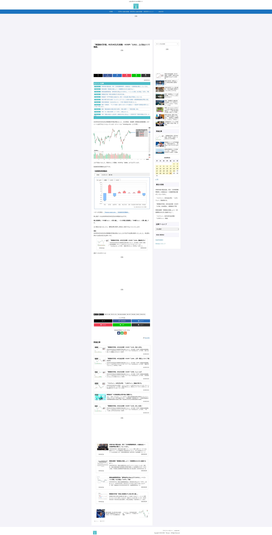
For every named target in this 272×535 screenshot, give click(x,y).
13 (167, 168)
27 (167, 173)
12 (163, 168)
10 (157, 168)
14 (170, 168)
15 (174, 168)
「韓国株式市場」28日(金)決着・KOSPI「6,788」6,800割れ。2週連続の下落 (167, 205)
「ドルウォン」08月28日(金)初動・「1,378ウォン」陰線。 (166, 217)
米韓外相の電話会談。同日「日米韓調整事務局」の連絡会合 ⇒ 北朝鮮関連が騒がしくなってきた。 (167, 192)
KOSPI (96, 314)
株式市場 (143, 314)
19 (163, 171)
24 (157, 173)
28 (170, 173)
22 (174, 171)
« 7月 (156, 179)
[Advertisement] (136, 27)
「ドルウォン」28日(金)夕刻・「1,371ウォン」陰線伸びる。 (167, 199)
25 (160, 173)
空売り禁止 (115, 314)
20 (167, 171)
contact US (176, 530)
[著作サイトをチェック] (118, 333)
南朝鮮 (134, 314)
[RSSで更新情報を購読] (125, 333)
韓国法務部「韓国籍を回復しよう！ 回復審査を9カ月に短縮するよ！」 (167, 211)
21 (170, 171)
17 (157, 171)
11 (160, 168)
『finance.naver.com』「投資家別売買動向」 (116, 212)
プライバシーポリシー (168, 530)
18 (160, 171)
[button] (145, 75)
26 (163, 173)
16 (177, 168)
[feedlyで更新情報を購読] (122, 333)
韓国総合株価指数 (122, 314)
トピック (101, 314)
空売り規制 (108, 314)
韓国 (138, 314)
